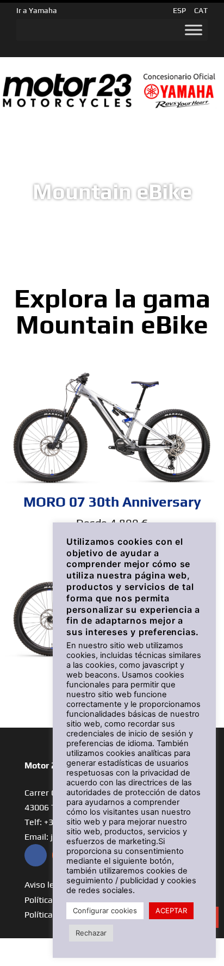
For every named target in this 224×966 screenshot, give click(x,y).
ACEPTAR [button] (171, 910)
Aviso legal (45, 884)
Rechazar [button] (91, 932)
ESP (179, 10)
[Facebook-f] (35, 855)
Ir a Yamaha (36, 10)
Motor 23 (42, 765)
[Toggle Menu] (193, 30)
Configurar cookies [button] (105, 910)
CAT (201, 10)
